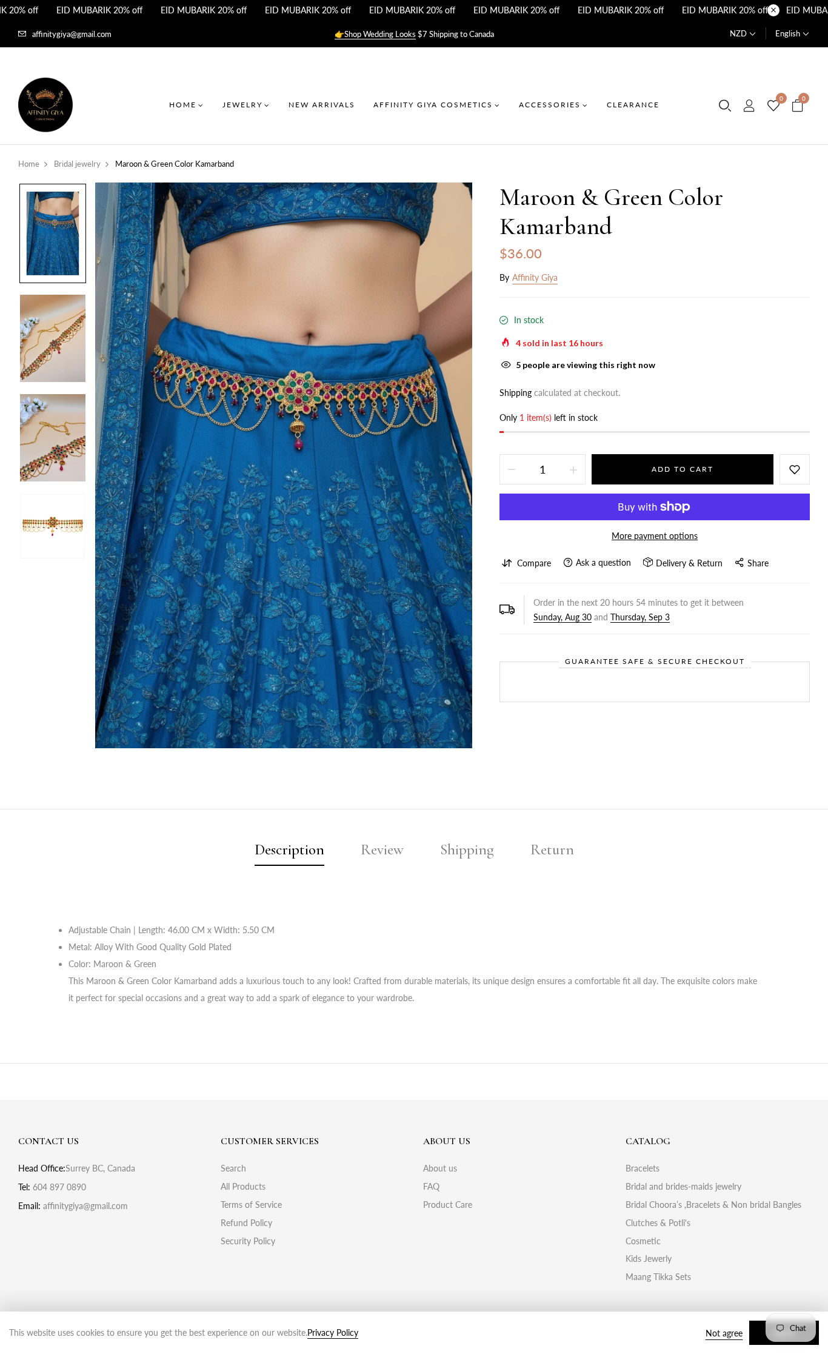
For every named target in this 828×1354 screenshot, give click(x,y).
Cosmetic (643, 1241)
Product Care (447, 1204)
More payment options (655, 536)
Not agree (724, 1333)
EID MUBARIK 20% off (99, 10)
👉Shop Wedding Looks (375, 34)
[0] (773, 106)
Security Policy (248, 1241)
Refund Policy (246, 1223)
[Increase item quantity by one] (573, 469)
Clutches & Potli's (658, 1223)
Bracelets (642, 1168)
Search (233, 1168)
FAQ (431, 1186)
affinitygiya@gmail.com (72, 34)
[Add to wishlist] (795, 469)
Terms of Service (251, 1204)
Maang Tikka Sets (658, 1277)
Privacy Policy (332, 1332)
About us (440, 1168)
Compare (534, 563)
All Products (243, 1186)
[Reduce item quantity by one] (511, 469)
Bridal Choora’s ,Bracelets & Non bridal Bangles (713, 1204)
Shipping (515, 392)
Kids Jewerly (649, 1258)
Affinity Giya (535, 277)
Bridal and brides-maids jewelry (683, 1186)
